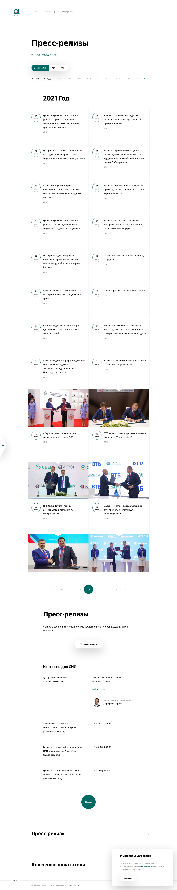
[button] (142, 78)
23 (124, 589)
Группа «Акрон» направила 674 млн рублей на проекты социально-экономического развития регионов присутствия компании (58, 126)
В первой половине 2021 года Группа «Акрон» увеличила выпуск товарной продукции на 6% (118, 126)
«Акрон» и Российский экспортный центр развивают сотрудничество (118, 390)
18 (79, 589)
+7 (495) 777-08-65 (101, 681)
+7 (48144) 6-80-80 (101, 747)
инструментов (146, 866)
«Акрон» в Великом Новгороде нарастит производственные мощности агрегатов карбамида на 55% (118, 196)
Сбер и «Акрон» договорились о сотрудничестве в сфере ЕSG (58, 463)
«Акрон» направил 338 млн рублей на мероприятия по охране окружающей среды (58, 301)
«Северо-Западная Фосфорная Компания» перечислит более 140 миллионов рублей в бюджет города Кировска (58, 266)
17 (70, 589)
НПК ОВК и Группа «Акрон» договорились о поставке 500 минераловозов (58, 535)
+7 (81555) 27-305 (101, 770)
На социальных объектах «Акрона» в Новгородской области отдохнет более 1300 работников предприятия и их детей (118, 336)
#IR (105, 128)
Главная (34, 12)
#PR (45, 132)
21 (106, 589)
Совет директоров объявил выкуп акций (118, 301)
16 (61, 589)
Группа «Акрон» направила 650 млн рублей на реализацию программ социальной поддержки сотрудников (58, 231)
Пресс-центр (50, 12)
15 (52, 589)
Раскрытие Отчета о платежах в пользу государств (118, 266)
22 (115, 589)
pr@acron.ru (98, 689)
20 (97, 589)
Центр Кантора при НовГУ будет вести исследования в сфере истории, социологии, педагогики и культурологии (58, 161)
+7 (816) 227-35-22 (101, 723)
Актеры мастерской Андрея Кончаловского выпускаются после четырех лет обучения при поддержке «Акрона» (58, 196)
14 (43, 589)
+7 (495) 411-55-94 (111, 677)
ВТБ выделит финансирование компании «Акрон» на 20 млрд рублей (118, 463)
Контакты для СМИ (47, 54)
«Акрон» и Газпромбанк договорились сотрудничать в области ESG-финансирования (118, 535)
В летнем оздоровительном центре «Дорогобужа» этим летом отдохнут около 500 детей (58, 336)
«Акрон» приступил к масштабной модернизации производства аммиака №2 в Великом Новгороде (118, 231)
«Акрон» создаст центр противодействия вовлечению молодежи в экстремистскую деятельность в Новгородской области (58, 390)
